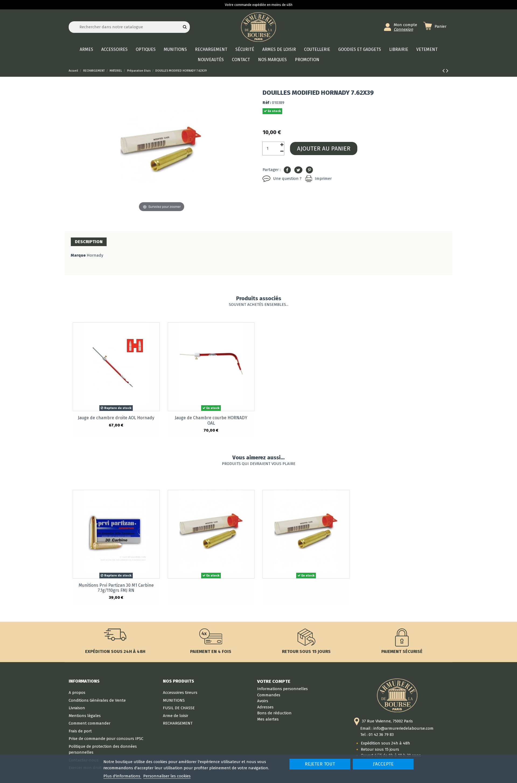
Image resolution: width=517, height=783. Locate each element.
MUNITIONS (174, 700)
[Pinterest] (309, 170)
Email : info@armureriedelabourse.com (397, 728)
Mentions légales (85, 715)
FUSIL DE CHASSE (179, 707)
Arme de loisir (175, 715)
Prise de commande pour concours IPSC (106, 738)
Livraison (77, 707)
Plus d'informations (122, 776)
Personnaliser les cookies (167, 776)
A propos (77, 692)
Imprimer (323, 178)
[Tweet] (298, 170)
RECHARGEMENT (178, 723)
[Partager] (287, 170)
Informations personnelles (282, 688)
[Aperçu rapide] (155, 331)
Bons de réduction (274, 713)
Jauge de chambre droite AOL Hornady (116, 417)
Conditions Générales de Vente (97, 700)
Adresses (265, 707)
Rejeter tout (320, 764)
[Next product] (447, 70)
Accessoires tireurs (180, 692)
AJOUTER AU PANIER (323, 148)
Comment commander (89, 723)
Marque (78, 255)
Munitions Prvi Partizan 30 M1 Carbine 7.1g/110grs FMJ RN (116, 588)
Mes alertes (268, 719)
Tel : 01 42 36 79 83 (377, 734)
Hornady (95, 255)
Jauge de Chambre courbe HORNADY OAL (211, 420)
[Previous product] (444, 70)
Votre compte (273, 681)
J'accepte (383, 764)
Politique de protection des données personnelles (103, 749)
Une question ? (287, 178)
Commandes (268, 695)
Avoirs (262, 700)
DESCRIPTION (89, 241)
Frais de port (80, 731)
